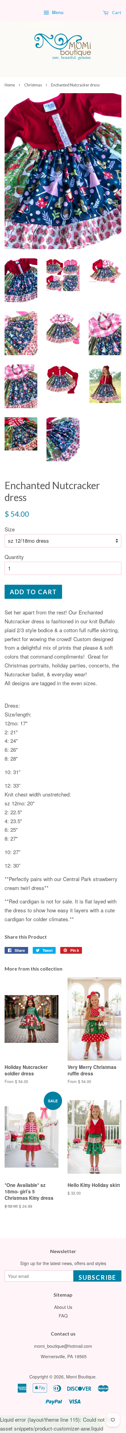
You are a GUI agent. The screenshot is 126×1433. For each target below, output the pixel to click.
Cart (116, 12)
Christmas (33, 84)
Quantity (14, 557)
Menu (57, 12)
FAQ (63, 1315)
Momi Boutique (80, 1376)
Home (10, 84)
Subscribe (97, 1277)
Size (10, 529)
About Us (63, 1307)
